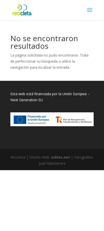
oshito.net (60, 157)
